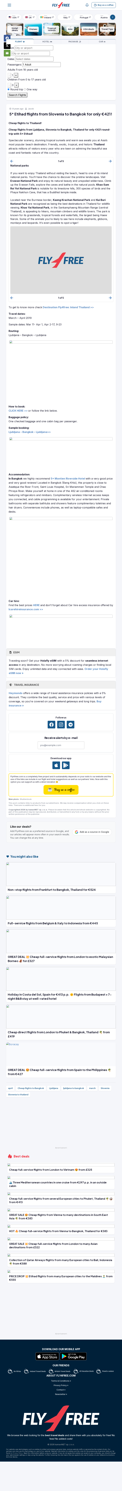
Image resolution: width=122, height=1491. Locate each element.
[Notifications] (87, 5)
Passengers (14, 64)
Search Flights (17, 95)
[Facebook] (51, 724)
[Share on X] (7, 45)
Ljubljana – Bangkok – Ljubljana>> (30, 432)
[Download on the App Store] (56, 765)
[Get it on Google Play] (66, 765)
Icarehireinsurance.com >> (26, 609)
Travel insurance (26, 684)
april (10, 1088)
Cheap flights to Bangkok (31, 1088)
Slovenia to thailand (18, 1094)
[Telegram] (70, 724)
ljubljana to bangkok (73, 1088)
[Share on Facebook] (7, 38)
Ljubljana (53, 1088)
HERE (36, 605)
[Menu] (9, 5)
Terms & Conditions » (61, 1381)
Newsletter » (61, 1394)
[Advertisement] (61, 1123)
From (10, 47)
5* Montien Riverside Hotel (68, 478)
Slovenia (105, 1088)
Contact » (61, 1390)
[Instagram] (61, 724)
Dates (10, 59)
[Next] (112, 17)
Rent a (101, 41)
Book (18, 41)
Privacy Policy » (61, 1385)
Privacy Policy (18, 1453)
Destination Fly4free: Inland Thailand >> (68, 307)
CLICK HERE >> (18, 410)
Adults (11, 69)
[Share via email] (7, 53)
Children (12, 79)
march (92, 1088)
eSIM (16, 652)
